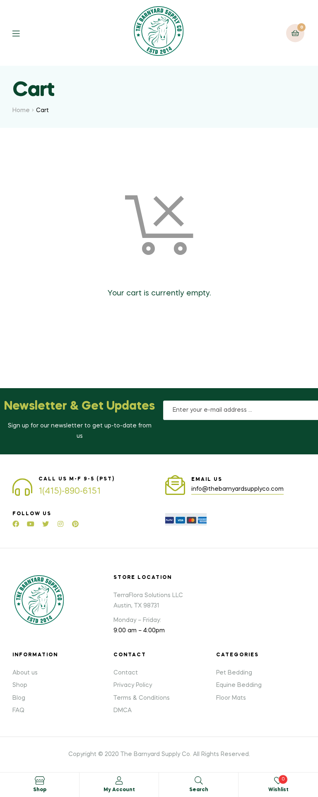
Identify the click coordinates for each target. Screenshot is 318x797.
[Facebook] (15, 524)
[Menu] (22, 32)
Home (21, 110)
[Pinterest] (75, 524)
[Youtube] (30, 524)
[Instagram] (60, 524)
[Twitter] (45, 524)
